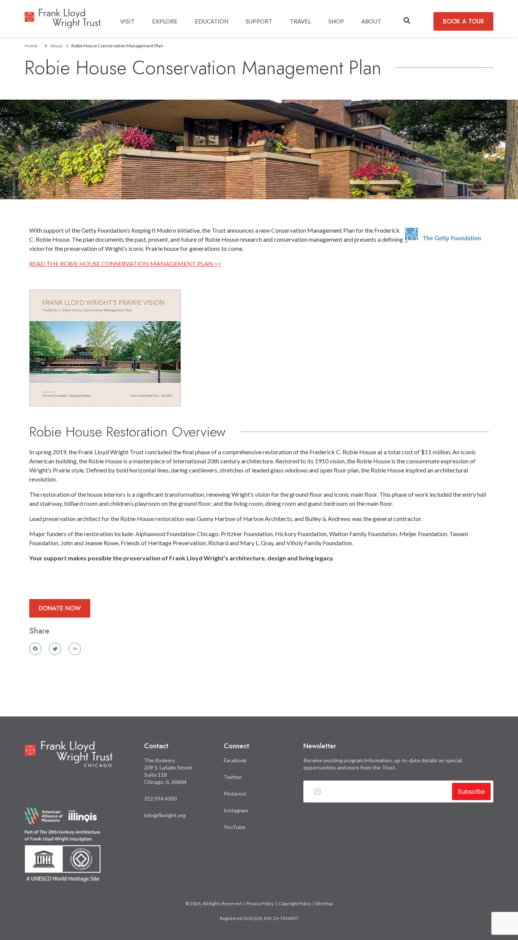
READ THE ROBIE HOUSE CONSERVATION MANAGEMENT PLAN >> (125, 263)
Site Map (324, 903)
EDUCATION (211, 21)
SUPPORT (259, 21)
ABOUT (371, 21)
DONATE (60, 608)
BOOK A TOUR (463, 21)
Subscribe (471, 791)
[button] (406, 20)
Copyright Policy (294, 903)
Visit (127, 21)
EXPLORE (164, 21)
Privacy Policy (260, 903)
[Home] (62, 14)
